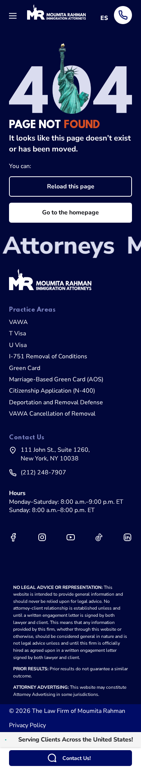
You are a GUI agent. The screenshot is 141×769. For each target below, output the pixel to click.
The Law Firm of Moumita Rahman (78, 711)
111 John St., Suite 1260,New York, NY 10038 (55, 454)
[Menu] (15, 15)
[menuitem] (70, 322)
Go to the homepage (70, 212)
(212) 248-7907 (43, 472)
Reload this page (70, 186)
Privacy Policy (27, 725)
